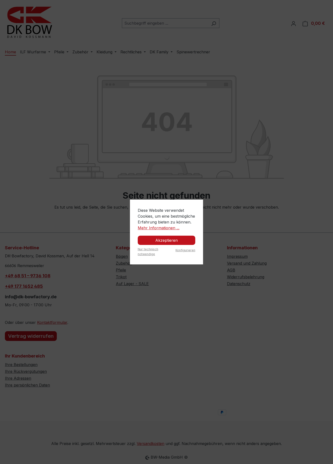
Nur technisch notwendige (148, 251)
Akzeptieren (166, 240)
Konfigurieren (185, 250)
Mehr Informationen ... (158, 227)
